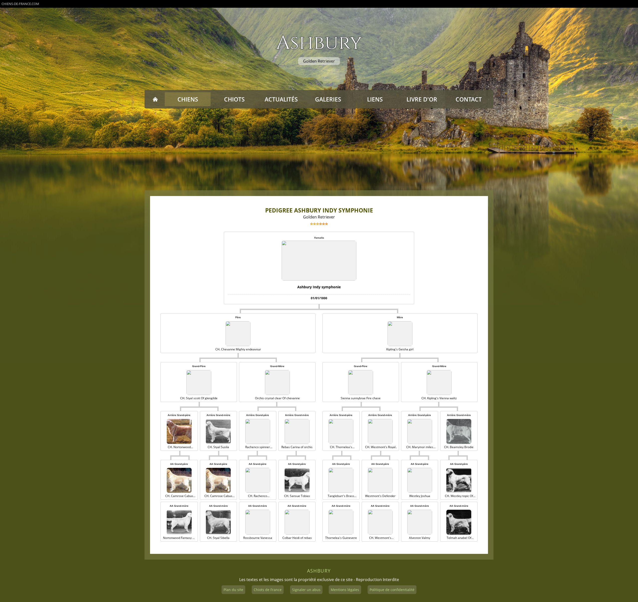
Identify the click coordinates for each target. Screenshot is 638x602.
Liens (375, 99)
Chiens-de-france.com (20, 3)
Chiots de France (268, 589)
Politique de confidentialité (392, 589)
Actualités (281, 99)
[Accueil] (155, 99)
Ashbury (319, 43)
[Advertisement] (319, 149)
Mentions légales (345, 589)
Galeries (328, 99)
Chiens (187, 99)
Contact (469, 99)
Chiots (234, 99)
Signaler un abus (306, 589)
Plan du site (233, 589)
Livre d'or (421, 99)
